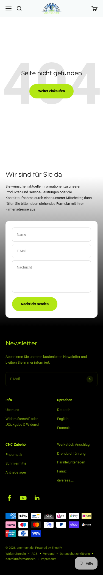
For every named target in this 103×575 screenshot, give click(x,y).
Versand (48, 554)
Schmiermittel (16, 463)
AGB (35, 554)
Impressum (49, 559)
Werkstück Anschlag (73, 444)
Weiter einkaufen (51, 91)
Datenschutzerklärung (75, 554)
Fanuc (62, 471)
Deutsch (63, 410)
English (62, 419)
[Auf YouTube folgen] (23, 498)
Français (64, 428)
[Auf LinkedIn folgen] (37, 498)
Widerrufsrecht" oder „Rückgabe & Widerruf (22, 422)
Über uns (12, 410)
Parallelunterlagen (71, 462)
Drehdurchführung (71, 453)
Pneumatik (13, 455)
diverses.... (65, 480)
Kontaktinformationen (20, 559)
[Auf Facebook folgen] (9, 498)
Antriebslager (15, 472)
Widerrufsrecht (15, 554)
